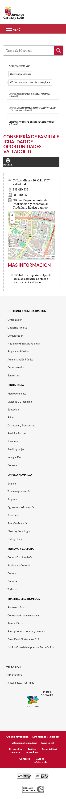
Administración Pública (20, 359)
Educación (13, 409)
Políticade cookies (32, 751)
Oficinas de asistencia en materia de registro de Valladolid (29, 95)
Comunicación (15, 335)
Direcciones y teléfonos (20, 74)
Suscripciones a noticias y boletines (27, 631)
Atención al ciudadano (24, 742)
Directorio (14, 675)
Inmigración (14, 457)
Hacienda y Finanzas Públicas (24, 343)
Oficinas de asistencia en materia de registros (30, 82)
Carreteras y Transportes (21, 425)
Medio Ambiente (17, 393)
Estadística (14, 375)
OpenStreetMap (38, 258)
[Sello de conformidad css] (24, 777)
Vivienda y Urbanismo (20, 401)
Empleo (12, 483)
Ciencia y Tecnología (19, 531)
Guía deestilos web (40, 760)
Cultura (12, 573)
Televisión (13, 667)
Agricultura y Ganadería (21, 507)
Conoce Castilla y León (20, 557)
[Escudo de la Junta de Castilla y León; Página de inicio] (13, 18)
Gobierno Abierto (17, 327)
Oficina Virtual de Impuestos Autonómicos (31, 647)
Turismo (12, 589)
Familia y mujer (16, 449)
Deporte (12, 581)
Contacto (24, 758)
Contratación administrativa (23, 615)
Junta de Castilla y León (19, 66)
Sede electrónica (16, 607)
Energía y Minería (17, 523)
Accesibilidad (49, 749)
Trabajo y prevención (19, 491)
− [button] (12, 220)
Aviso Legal (47, 742)
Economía (13, 515)
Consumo (13, 465)
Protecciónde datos (15, 751)
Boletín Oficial (15, 623)
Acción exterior (16, 367)
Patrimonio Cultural (19, 565)
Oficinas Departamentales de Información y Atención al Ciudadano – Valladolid (32, 109)
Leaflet (26, 258)
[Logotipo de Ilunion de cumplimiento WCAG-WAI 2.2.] (33, 791)
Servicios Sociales (17, 433)
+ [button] (12, 215)
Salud (11, 417)
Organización (15, 319)
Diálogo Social (15, 539)
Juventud (13, 441)
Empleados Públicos (19, 351)
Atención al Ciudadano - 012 (23, 639)
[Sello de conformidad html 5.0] (42, 777)
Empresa (12, 499)
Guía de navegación (20, 683)
